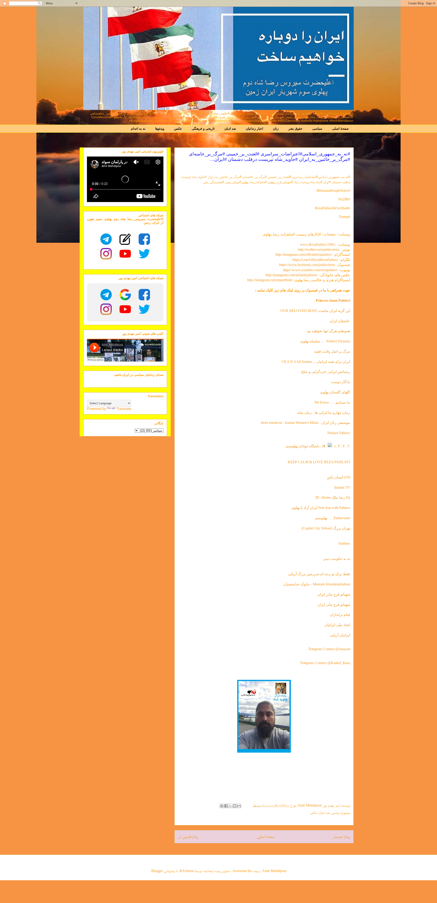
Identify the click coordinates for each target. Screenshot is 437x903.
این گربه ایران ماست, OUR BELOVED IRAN (315, 311)
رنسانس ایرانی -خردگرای (332, 372)
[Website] (125, 239)
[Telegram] (106, 239)
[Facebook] (144, 239)
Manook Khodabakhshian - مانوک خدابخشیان (316, 584)
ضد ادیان (230, 128)
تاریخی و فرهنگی (203, 128)
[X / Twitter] (144, 254)
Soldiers (344, 543)
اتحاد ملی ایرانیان (337, 625)
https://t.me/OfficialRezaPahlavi (315, 260)
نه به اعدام (138, 128)
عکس (178, 128)
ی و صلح (307, 372)
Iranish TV (342, 487)
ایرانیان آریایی (340, 635)
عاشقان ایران (340, 321)
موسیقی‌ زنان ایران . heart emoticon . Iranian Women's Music (305, 423)
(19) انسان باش (338, 477)
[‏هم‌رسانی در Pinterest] (221, 806)
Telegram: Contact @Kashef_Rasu (325, 663)
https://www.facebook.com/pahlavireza (307, 265)
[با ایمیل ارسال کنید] (239, 806)
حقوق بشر (295, 128)
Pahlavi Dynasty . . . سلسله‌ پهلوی (325, 341)
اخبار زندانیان (254, 128)
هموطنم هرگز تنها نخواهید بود (328, 331)
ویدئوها (159, 128)
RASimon (187, 871)
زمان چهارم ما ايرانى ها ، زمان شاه (323, 413)
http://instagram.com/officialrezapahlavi (303, 254)
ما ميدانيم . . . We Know (332, 402)
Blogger (157, 871)
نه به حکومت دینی (336, 559)
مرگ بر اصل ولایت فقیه (332, 351)
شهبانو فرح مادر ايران (334, 605)
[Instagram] (106, 254)
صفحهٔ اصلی (340, 128)
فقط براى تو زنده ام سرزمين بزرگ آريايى (319, 574)
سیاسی (317, 128)
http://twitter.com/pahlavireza (318, 249)
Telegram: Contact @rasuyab (329, 649)
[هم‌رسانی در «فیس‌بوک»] (226, 806)
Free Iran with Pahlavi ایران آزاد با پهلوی (320, 508)
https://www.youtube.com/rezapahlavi (310, 270)
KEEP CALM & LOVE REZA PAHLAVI (319, 462)
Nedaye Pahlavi (338, 433)
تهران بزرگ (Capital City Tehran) (325, 528)
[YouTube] (125, 254)
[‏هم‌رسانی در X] (230, 806)
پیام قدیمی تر (188, 836)
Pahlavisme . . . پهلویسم (332, 518)
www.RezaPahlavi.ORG (318, 244)
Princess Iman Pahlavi (333, 300)
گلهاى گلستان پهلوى (335, 392)
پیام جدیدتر (341, 836)
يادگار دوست (340, 382)
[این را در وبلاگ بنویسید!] (234, 806)
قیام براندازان (340, 615)
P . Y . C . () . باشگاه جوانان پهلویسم (318, 446)
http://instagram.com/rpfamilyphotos (291, 275)
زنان (276, 128)
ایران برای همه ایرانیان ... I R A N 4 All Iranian (316, 362)
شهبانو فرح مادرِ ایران (334, 594)
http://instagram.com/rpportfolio (269, 280)
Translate (123, 409)
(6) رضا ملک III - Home (332, 497)
